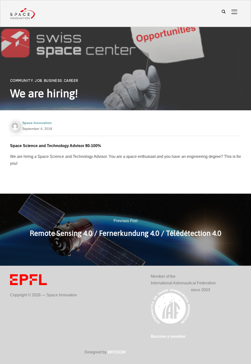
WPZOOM (117, 352)
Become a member (168, 336)
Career (71, 80)
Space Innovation (37, 123)
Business (53, 80)
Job (38, 80)
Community (21, 80)
